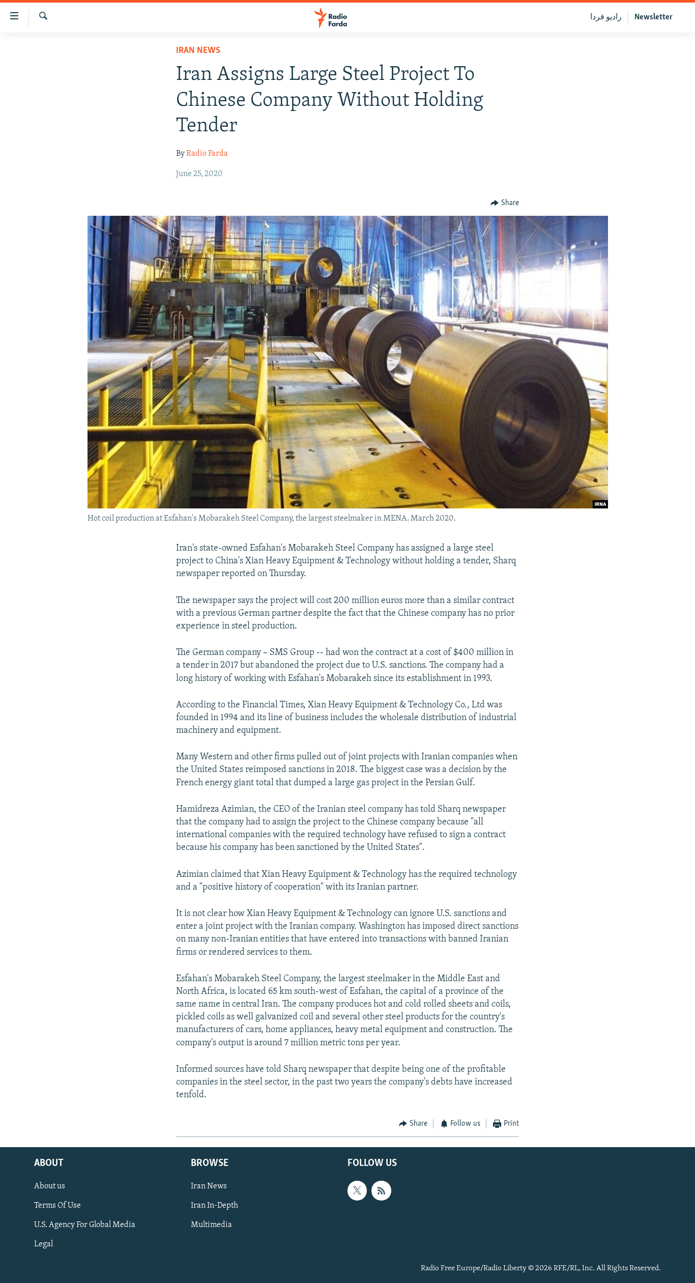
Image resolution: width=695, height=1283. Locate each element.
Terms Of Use (57, 1206)
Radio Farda (207, 154)
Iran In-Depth (214, 1206)
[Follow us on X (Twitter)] (357, 1190)
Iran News (198, 50)
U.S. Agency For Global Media (84, 1225)
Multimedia (211, 1225)
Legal (43, 1244)
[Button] (504, 203)
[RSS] (381, 1190)
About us (49, 1186)
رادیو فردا (606, 17)
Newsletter (653, 17)
